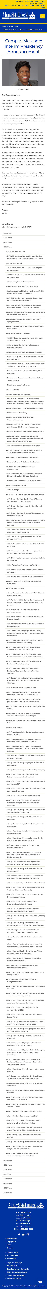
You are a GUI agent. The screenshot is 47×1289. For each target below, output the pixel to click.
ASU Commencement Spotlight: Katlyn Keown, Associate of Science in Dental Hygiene (24, 648)
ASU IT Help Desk (13, 1266)
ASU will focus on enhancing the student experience (25, 494)
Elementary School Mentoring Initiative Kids (22, 457)
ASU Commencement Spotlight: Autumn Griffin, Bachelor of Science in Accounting (24, 1044)
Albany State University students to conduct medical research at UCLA (26, 783)
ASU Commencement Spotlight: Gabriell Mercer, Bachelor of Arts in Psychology (24, 663)
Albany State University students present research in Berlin (25, 1070)
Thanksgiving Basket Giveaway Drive (20, 282)
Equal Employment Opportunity (18, 1269)
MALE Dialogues (13, 389)
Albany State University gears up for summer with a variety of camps (25, 973)
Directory (29, 5)
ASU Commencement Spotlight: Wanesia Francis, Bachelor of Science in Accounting (25, 641)
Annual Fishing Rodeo (15, 727)
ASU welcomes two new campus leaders (21, 687)
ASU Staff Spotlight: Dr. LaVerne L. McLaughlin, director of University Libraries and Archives (24, 306)
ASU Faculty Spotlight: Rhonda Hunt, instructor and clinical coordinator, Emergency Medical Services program (25, 602)
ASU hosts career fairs (15, 588)
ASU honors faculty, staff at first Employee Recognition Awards (22, 980)
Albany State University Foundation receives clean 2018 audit (25, 1037)
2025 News (8, 1188)
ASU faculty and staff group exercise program (23, 445)
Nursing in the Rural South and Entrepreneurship (24, 352)
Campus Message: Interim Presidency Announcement (21, 468)
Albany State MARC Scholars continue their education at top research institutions (22, 1155)
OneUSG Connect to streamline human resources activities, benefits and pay (25, 339)
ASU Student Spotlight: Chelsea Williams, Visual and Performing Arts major (25, 514)
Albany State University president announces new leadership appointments (25, 896)
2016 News (8, 238)
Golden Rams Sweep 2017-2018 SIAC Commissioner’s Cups (20, 419)
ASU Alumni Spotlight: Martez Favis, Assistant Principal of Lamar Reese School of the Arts (23, 693)
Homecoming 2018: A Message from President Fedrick (24, 1136)
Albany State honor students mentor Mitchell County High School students (25, 594)
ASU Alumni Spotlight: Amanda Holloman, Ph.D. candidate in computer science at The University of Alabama (25, 748)
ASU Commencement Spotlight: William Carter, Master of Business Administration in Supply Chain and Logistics (25, 633)
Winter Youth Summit (14, 263)
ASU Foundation (12, 1255)
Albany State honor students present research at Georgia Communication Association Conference (24, 945)
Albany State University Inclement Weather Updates (25, 1142)
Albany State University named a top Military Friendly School (26, 917)
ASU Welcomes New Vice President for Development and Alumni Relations (26, 757)
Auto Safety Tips (13, 490)
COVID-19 (19, 1)
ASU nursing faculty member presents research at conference (25, 571)
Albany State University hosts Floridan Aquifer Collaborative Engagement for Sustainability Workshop (23, 802)
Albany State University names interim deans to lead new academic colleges (26, 790)
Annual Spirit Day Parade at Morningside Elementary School (26, 722)
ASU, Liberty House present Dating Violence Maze (25, 576)
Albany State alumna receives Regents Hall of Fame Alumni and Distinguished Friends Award (25, 1023)
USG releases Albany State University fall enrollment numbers (26, 1091)
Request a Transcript (14, 1263)
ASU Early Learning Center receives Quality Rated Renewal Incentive (25, 618)
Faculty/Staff (17, 5)
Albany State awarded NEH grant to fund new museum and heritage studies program (23, 910)
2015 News (8, 233)
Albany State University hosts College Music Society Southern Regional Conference (26, 811)
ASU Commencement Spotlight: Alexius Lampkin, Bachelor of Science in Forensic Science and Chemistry (25, 680)
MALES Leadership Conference (18, 385)
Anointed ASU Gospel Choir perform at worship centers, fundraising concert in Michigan (24, 715)
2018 (16, 26)
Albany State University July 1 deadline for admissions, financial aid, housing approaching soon (25, 924)
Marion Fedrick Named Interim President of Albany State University (25, 379)
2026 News (8, 1192)
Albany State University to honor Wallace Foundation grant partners (26, 825)
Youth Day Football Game (16, 251)
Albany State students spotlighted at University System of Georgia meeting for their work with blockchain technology (24, 854)
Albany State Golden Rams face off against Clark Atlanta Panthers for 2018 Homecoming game (24, 1129)
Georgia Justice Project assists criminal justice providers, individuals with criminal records (24, 426)
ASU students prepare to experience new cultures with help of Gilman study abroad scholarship (25, 877)
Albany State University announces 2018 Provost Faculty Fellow (24, 1016)
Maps (9, 1245)
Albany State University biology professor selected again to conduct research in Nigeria (25, 1002)
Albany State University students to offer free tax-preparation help (25, 870)
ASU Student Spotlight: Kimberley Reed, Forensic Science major (24, 507)
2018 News (8, 247)
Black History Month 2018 (16, 485)
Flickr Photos (11, 1258)
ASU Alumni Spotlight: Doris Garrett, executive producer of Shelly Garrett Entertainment (24, 740)
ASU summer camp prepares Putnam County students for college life (23, 846)
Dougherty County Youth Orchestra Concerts (23, 462)
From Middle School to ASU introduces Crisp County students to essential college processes (25, 365)
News (11, 26)
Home (4, 26)
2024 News (8, 1183)
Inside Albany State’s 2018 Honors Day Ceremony (25, 408)
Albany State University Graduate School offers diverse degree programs (24, 959)
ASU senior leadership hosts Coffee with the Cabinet (26, 883)
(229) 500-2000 (26, 1229)
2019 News (8, 1160)
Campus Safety (12, 1252)
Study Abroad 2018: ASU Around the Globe (22, 286)
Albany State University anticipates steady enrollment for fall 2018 (22, 1009)
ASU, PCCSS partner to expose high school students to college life (26, 559)
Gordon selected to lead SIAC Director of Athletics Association (25, 1084)
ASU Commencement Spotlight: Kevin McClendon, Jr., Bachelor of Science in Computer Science (25, 1077)
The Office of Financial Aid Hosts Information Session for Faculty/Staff (26, 276)
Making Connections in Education (19, 394)
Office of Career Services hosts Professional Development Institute (23, 346)
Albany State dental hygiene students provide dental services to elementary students (25, 995)
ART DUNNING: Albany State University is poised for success (26, 707)
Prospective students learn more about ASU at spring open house (23, 320)
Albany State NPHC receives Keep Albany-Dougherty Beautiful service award (22, 903)
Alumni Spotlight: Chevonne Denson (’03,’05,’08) (24, 1111)
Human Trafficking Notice (16, 1275)
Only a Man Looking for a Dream (18, 333)
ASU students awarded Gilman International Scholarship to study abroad (22, 966)
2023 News (8, 1179)
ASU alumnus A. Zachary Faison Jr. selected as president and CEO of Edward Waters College (24, 700)
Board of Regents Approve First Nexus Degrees (24, 480)
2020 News (8, 1165)
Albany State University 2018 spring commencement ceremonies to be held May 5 (26, 1030)
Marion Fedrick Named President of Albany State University (24, 372)
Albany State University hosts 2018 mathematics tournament (24, 818)
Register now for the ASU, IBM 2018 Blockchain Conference (24, 582)
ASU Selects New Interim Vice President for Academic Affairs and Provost (22, 531)
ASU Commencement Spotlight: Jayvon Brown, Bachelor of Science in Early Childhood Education (24, 656)
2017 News (8, 242)
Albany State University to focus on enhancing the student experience (25, 832)
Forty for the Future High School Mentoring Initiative (25, 431)
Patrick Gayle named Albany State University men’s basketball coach (25, 328)
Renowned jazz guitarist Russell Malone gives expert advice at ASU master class (26, 313)
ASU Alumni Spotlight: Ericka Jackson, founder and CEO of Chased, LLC (25, 733)
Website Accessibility (15, 1278)
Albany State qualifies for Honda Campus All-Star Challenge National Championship (24, 952)
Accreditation (12, 1238)
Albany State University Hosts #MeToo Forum (23, 795)
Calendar (29, 1)
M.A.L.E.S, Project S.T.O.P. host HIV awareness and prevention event (25, 358)
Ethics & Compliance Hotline (17, 1272)
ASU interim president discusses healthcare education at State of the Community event (23, 931)
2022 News (8, 1174)
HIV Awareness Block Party (17, 413)
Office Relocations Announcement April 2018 (23, 565)
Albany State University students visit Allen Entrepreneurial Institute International (22, 776)
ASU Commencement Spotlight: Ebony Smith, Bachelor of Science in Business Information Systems (23, 671)
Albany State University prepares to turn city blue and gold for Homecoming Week (24, 1148)
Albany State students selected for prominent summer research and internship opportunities (23, 863)
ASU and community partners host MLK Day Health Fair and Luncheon (25, 625)
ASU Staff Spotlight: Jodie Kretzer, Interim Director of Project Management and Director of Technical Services (26, 522)
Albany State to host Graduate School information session (24, 938)
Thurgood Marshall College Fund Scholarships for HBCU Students (24, 269)
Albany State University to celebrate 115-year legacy (26, 770)
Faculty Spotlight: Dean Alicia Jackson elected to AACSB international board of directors (24, 451)
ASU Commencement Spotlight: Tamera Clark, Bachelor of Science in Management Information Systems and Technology (24, 1062)
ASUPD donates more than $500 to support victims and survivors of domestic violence (25, 552)
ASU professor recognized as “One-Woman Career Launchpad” (25, 545)
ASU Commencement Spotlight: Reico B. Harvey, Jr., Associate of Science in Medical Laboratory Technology (26, 1052)
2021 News (8, 1169)
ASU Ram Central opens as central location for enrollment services (24, 538)
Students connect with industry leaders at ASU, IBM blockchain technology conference (25, 292)
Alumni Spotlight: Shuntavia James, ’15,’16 (22, 1116)
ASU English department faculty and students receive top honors (23, 611)
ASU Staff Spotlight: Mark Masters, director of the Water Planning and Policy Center (24, 299)
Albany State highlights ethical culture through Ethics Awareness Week (26, 1105)
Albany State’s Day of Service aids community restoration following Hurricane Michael (23, 1122)
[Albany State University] (19, 15)
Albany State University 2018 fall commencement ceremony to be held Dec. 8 (25, 1098)
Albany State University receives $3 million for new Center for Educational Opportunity (25, 889)
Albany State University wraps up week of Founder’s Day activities (25, 764)
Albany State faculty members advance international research (26, 988)
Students (10, 1248)
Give (37, 5)
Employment (11, 1242)
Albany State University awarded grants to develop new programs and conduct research (25, 839)
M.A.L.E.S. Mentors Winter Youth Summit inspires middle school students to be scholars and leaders (25, 257)
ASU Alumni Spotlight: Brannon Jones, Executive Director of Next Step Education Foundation (24, 475)
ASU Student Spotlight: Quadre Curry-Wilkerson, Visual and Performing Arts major (24, 500)
